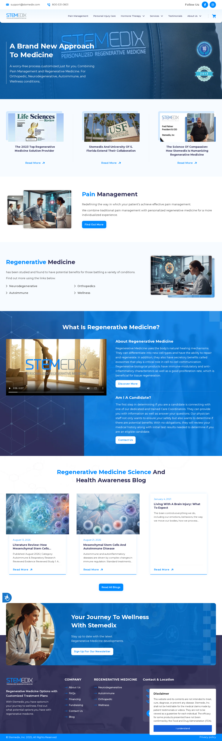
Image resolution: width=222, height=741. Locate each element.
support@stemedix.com (25, 4)
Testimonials (175, 16)
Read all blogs (111, 587)
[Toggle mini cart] (214, 16)
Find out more (94, 224)
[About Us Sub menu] (200, 16)
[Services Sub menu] (162, 16)
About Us (192, 16)
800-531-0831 (60, 4)
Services (154, 16)
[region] (183, 712)
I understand (183, 728)
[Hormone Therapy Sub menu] (143, 16)
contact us (125, 440)
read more (33, 162)
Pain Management (78, 16)
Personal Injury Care (104, 16)
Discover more (128, 383)
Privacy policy (207, 737)
